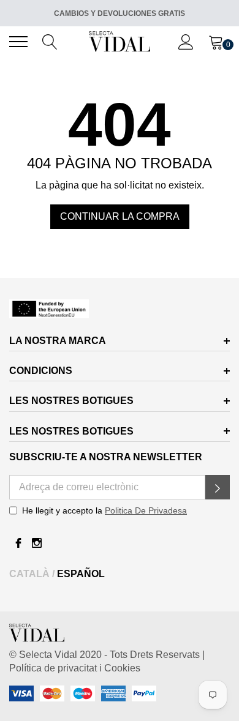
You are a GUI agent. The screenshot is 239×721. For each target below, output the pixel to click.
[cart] (216, 41)
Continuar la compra (120, 216)
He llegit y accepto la (104, 510)
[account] (186, 41)
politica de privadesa (146, 510)
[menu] (18, 41)
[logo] (119, 41)
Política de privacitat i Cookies (74, 668)
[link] (119, 308)
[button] (217, 487)
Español (81, 574)
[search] (50, 41)
